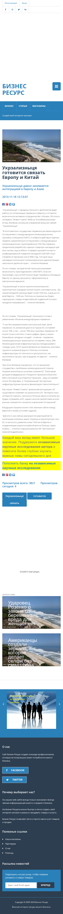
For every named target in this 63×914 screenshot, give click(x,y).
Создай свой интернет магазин (17, 115)
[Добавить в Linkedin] (10, 204)
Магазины (39, 105)
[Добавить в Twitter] (13, 204)
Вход (24, 3)
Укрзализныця (15, 496)
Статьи (23, 105)
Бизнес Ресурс (14, 89)
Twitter (17, 779)
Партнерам (10, 843)
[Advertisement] (31, 44)
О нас (7, 848)
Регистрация (11, 3)
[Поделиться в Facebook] (3, 204)
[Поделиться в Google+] (7, 204)
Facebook (17, 770)
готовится (39, 496)
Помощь (9, 853)
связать (14, 503)
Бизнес (9, 105)
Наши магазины (13, 839)
